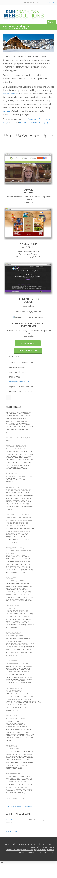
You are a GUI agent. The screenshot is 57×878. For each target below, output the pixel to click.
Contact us (10, 820)
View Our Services (27, 351)
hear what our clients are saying (33, 122)
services (6, 111)
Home (5, 28)
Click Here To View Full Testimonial (20, 806)
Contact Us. (50, 2)
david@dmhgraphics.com (19, 382)
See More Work (28, 343)
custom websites (10, 93)
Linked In (8, 397)
